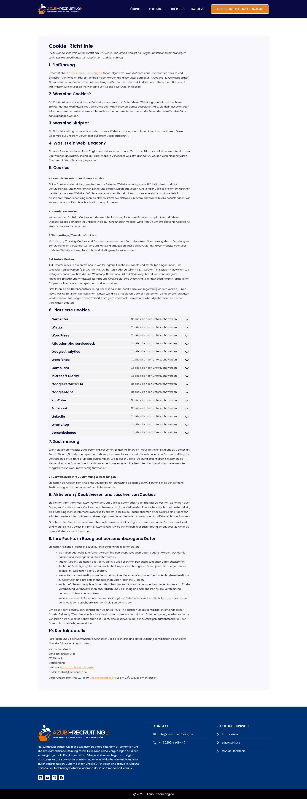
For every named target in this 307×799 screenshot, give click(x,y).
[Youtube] (47, 777)
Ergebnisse (155, 9)
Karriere (197, 9)
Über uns (177, 9)
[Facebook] (61, 777)
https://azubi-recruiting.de (85, 73)
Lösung (134, 9)
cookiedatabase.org (103, 678)
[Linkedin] (40, 777)
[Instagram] (54, 777)
